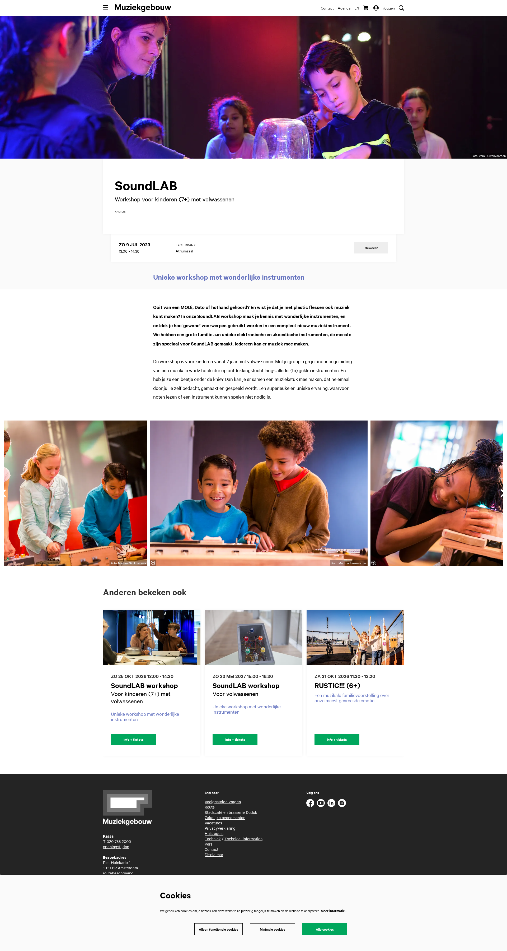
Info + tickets (133, 739)
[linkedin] (331, 803)
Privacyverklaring (220, 828)
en (356, 8)
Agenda (344, 8)
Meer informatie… (334, 910)
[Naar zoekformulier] (401, 8)
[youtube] (321, 803)
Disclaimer (214, 854)
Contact (327, 8)
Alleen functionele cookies (218, 929)
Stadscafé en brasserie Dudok (231, 812)
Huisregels (214, 833)
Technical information (243, 838)
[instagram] (342, 803)
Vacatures (213, 822)
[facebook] (310, 803)
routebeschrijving (118, 873)
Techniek (213, 838)
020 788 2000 (119, 841)
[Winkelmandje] (366, 8)
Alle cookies (325, 929)
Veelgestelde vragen (223, 801)
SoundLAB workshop (144, 685)
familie (120, 211)
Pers (208, 844)
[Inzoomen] (153, 563)
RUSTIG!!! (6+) (337, 685)
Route (210, 807)
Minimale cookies (272, 929)
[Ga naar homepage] (143, 8)
